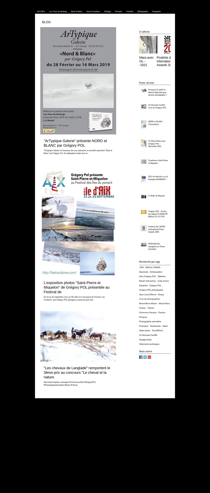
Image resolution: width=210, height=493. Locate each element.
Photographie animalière (150, 321)
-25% (141, 267)
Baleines (162, 276)
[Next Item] (166, 44)
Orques (142, 308)
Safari (165, 326)
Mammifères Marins (148, 303)
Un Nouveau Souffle (148, 335)
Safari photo (144, 330)
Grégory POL (155, 285)
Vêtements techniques (149, 344)
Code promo (163, 281)
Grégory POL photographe (151, 290)
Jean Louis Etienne (147, 294)
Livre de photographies (149, 299)
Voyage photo (145, 339)
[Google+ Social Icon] (149, 357)
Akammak (143, 272)
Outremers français (148, 312)
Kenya (161, 294)
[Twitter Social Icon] (145, 357)
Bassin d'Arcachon (147, 281)
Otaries (151, 308)
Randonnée (155, 326)
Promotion (143, 326)
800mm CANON (153, 267)
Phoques (143, 317)
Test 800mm (157, 330)
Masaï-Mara (164, 303)
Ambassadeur (156, 272)
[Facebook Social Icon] (140, 357)
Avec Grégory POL (147, 276)
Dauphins (143, 285)
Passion (161, 312)
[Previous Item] (143, 44)
